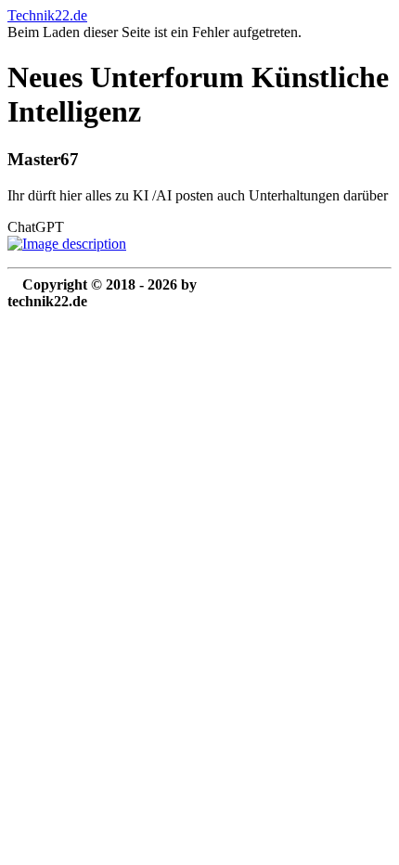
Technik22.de (47, 15)
